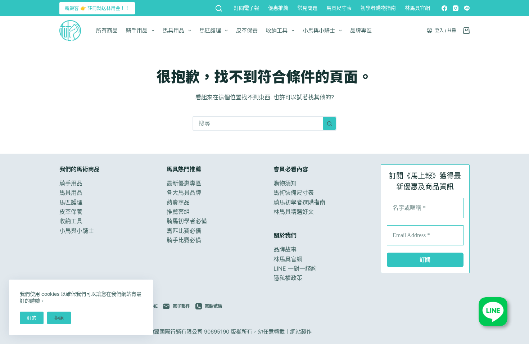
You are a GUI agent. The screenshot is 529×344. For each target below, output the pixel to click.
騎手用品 (137, 30)
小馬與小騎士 (319, 30)
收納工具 (277, 30)
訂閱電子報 (246, 8)
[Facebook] (444, 8)
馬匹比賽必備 (184, 230)
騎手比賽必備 (184, 240)
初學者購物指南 (378, 8)
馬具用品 (173, 30)
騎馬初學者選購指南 (299, 202)
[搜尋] (219, 8)
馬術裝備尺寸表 (293, 192)
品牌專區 (361, 30)
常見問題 (307, 8)
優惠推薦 (278, 8)
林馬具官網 (417, 8)
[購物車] (466, 30)
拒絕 (59, 318)
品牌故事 (285, 249)
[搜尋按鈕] (329, 123)
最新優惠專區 (184, 183)
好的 (31, 318)
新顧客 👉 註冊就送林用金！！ (97, 8)
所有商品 (107, 30)
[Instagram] (455, 8)
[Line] (467, 8)
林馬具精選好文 (293, 211)
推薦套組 (178, 211)
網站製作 (301, 331)
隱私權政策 (287, 277)
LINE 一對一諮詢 (295, 268)
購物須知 (285, 183)
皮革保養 (247, 30)
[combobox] (258, 123)
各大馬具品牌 (184, 192)
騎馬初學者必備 (187, 221)
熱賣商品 (178, 202)
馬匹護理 (210, 30)
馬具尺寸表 (339, 8)
